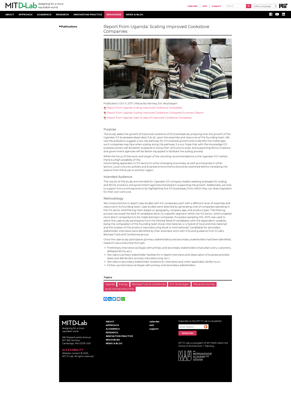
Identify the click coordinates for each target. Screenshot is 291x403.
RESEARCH (62, 14)
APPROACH (25, 14)
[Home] (20, 5)
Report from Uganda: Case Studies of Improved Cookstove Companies (149, 117)
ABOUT (9, 14)
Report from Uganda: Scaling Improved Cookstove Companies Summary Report (155, 112)
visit (204, 6)
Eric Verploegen (179, 284)
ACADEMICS (44, 14)
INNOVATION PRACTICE (88, 14)
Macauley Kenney (204, 284)
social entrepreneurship (119, 288)
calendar (192, 6)
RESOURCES (114, 14)
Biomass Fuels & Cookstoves (149, 284)
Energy (123, 284)
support (216, 6)
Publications (69, 26)
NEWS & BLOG (134, 14)
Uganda (110, 284)
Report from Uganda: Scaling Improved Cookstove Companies (144, 107)
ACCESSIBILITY (72, 350)
